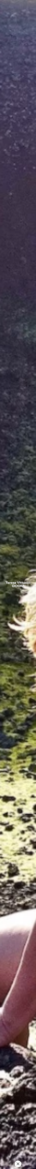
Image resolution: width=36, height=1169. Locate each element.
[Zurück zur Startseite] (18, 1163)
